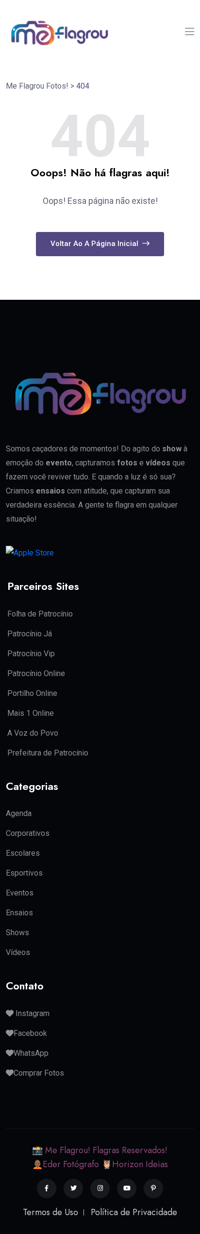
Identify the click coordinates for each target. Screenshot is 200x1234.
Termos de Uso (50, 1212)
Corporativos (28, 833)
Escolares (23, 853)
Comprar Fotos (39, 1073)
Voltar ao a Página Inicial (95, 243)
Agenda (19, 813)
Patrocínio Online (36, 673)
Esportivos (24, 873)
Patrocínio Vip (31, 653)
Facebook (30, 1033)
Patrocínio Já (29, 633)
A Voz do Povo (32, 733)
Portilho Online (32, 693)
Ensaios (19, 912)
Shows (17, 932)
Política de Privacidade (134, 1212)
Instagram (32, 1013)
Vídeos (18, 952)
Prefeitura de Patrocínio (47, 752)
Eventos (19, 892)
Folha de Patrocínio (40, 613)
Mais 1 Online (30, 713)
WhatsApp (31, 1053)
